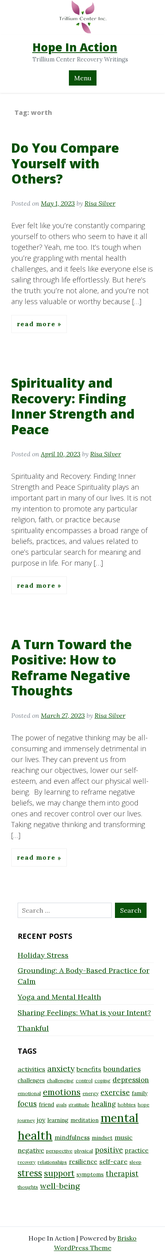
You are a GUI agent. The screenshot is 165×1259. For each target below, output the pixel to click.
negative (31, 1150)
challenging (60, 1080)
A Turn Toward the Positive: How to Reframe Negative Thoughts (71, 667)
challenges (31, 1080)
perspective (59, 1151)
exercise (115, 1092)
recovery (27, 1162)
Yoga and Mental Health (59, 996)
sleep (135, 1162)
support (59, 1173)
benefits (88, 1069)
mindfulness (72, 1137)
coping (103, 1080)
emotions (61, 1092)
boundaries (122, 1069)
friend (46, 1104)
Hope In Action (74, 47)
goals (61, 1105)
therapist (122, 1173)
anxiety (60, 1068)
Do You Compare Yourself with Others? (65, 163)
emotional (29, 1093)
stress (30, 1173)
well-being (60, 1186)
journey (26, 1120)
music (124, 1137)
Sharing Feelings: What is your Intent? (84, 1012)
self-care (113, 1161)
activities (31, 1069)
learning (57, 1120)
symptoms (90, 1174)
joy (41, 1120)
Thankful (33, 1028)
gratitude (78, 1105)
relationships (52, 1162)
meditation (84, 1120)
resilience (83, 1161)
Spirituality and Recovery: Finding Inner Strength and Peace (73, 405)
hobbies (127, 1105)
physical (83, 1151)
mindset (102, 1137)
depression (131, 1079)
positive (109, 1150)
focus (27, 1103)
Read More (37, 324)
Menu (82, 78)
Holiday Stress (43, 955)
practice (137, 1150)
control (84, 1080)
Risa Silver (100, 203)
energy (90, 1093)
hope (143, 1105)
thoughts (28, 1187)
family (139, 1093)
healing (103, 1104)
